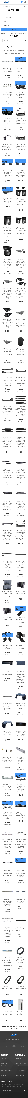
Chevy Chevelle (19, 1075)
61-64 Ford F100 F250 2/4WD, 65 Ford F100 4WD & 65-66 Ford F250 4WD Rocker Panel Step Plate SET (7, 474)
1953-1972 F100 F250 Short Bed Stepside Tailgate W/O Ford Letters (21, 733)
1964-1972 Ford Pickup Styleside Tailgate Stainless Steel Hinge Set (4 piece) (7, 815)
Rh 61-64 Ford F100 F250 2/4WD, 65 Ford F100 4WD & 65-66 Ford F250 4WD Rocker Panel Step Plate (7, 504)
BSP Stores (4, 1058)
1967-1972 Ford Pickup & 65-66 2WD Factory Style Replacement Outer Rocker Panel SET (7, 565)
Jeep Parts (18, 1065)
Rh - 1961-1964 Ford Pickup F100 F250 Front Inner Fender (20, 95)
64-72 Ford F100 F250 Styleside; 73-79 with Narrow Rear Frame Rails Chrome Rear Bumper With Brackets (7, 931)
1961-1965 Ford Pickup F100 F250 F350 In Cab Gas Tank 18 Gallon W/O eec (20, 760)
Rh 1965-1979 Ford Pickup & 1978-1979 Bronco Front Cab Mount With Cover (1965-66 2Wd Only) (21, 262)
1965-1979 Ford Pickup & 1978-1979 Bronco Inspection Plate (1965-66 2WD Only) (20, 352)
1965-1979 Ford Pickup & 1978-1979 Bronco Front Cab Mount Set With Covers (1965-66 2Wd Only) (20, 293)
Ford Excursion (19, 1073)
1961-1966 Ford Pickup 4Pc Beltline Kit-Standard (20, 1014)
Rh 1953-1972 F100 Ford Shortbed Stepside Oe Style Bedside (7, 672)
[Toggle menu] (2, 2)
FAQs (2, 1068)
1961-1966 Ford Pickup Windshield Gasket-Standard (21, 988)
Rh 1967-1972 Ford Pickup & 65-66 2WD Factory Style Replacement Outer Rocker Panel (21, 565)
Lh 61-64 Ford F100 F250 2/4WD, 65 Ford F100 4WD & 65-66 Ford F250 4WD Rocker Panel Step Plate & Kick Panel (7, 442)
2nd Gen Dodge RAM (21, 1070)
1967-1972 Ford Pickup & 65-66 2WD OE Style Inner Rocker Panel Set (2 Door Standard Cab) (7, 381)
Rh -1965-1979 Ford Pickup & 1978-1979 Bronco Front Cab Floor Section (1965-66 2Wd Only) (7, 232)
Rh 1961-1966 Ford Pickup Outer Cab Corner (21, 593)
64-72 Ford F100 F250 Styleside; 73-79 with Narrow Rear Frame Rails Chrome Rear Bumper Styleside (7, 961)
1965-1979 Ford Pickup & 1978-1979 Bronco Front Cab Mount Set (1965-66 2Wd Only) (7, 323)
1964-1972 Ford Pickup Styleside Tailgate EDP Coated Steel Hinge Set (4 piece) (20, 788)
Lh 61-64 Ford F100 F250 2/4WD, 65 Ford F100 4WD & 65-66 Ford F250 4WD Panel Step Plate (21, 474)
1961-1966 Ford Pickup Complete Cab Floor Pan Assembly (7, 200)
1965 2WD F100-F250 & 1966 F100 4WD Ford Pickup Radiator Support (7, 174)
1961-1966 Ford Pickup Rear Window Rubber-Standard (20, 960)
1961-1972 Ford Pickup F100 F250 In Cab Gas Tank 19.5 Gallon (7, 787)
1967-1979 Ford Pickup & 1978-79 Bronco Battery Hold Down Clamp (7, 147)
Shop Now (18, 1058)
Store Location (5, 1061)
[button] (25, 40)
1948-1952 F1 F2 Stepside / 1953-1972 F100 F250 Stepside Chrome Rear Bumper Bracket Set (7, 844)
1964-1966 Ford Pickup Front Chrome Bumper (20, 69)
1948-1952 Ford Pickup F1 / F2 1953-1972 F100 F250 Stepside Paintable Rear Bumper (21, 873)
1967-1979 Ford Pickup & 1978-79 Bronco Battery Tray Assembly (20, 147)
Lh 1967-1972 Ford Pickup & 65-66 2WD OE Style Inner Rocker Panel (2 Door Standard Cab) (7, 410)
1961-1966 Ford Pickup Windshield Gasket (7, 988)
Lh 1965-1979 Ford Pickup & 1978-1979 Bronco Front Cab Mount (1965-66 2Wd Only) (7, 352)
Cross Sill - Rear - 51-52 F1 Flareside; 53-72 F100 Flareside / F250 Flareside (7, 707)
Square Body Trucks (20, 1063)
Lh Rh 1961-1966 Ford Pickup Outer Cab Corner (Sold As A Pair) (7, 594)
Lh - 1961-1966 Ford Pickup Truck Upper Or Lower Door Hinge (20, 620)
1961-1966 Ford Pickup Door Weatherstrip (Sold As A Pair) (7, 1014)
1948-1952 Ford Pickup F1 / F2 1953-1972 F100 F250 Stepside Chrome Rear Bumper (7, 902)
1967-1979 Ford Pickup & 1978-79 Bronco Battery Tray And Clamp (20, 121)
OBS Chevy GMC (19, 1068)
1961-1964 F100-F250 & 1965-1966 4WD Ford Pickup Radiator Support (20, 174)
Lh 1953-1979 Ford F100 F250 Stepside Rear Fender (7, 733)
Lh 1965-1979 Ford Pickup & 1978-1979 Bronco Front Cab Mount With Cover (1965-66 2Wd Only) (7, 293)
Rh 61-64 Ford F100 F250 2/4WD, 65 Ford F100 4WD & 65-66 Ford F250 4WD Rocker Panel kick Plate (7, 535)
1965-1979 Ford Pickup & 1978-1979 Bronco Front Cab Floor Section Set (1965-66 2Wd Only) (20, 231)
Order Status (4, 1073)
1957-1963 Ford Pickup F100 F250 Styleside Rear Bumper (20, 900)
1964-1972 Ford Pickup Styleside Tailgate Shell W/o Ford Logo (20, 815)
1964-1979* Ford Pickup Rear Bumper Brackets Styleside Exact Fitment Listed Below (7, 873)
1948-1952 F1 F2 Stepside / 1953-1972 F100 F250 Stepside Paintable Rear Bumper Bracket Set (20, 844)
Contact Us (4, 1063)
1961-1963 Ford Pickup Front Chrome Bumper (7, 69)
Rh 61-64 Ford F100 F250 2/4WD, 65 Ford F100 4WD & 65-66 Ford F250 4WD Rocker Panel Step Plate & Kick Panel (21, 442)
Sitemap (3, 1075)
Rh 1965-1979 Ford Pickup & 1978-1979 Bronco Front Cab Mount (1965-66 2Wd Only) (20, 323)
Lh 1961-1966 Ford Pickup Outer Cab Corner (7, 619)
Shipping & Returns (6, 1070)
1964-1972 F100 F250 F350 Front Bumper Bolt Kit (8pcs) (7, 95)
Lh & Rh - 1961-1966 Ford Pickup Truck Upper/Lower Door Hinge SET (7, 646)
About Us (3, 1065)
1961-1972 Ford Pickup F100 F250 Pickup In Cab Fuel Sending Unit (7, 759)
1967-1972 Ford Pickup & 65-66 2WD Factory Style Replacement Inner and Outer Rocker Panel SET (20, 535)
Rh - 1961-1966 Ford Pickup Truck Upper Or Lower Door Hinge (20, 646)
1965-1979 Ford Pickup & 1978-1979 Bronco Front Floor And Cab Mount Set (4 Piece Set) (20, 202)
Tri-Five (17, 1061)
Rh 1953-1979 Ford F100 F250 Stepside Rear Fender (20, 706)
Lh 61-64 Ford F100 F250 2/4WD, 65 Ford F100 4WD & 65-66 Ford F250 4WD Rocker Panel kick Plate (21, 504)
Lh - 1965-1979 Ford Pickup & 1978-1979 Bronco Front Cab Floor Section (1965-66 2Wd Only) (7, 262)
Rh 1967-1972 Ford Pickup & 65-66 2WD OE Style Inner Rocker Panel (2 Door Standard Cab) (20, 381)
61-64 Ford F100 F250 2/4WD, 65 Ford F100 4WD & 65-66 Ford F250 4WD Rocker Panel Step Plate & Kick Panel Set (20, 411)
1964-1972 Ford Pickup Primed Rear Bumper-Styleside (20, 928)
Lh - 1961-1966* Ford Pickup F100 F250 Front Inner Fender (7, 121)
